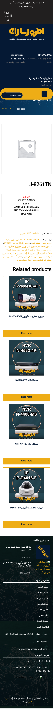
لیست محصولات (26, 6)
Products (20, 109)
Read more (26, 333)
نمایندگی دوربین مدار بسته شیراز (31, 260)
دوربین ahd (24, 243)
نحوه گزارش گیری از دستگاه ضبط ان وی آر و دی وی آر (17, 564)
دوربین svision (45, 246)
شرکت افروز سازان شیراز (41, 253)
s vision (36, 233)
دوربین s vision (11, 243)
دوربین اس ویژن (29, 246)
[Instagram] (31, 15)
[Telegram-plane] (34, 15)
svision (36, 240)
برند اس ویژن (17, 240)
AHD (29, 233)
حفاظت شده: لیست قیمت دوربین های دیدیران (18, 549)
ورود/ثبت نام (6, 16)
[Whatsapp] (28, 15)
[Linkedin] (37, 15)
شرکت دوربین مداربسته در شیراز (37, 257)
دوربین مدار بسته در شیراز (40, 250)
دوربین (23, 233)
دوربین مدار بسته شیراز (16, 250)
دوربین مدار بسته (13, 246)
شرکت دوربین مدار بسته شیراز (15, 253)
